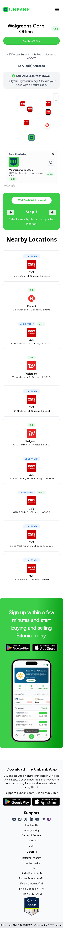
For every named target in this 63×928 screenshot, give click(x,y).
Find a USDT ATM (31, 893)
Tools (31, 868)
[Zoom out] (55, 100)
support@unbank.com (19, 792)
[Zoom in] (55, 96)
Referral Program (31, 857)
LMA (31, 845)
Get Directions (31, 40)
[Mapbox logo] (11, 185)
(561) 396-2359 (48, 792)
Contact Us (31, 825)
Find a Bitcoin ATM (31, 873)
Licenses (31, 840)
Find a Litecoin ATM (31, 883)
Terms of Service (31, 835)
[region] (31, 140)
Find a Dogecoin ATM (31, 888)
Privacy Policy (31, 830)
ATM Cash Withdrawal (31, 200)
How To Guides (31, 863)
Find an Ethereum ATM (32, 878)
